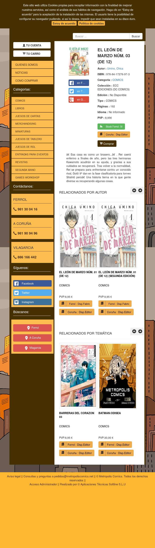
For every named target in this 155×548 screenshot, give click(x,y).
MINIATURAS (22, 131)
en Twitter (83, 91)
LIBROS (19, 108)
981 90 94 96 (27, 233)
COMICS (20, 100)
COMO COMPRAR (26, 80)
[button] (134, 190)
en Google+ (83, 99)
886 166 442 (26, 257)
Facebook (28, 283)
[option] (78, 260)
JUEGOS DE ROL (25, 147)
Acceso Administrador (43, 484)
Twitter (26, 293)
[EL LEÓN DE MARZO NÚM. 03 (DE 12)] (79, 61)
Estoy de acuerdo (64, 23)
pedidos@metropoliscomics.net (73, 476)
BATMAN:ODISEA (109, 413)
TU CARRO (33, 54)
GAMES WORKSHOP (27, 177)
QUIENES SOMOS (26, 64)
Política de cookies (91, 23)
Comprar (108, 143)
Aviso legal (13, 476)
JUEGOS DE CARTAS (27, 116)
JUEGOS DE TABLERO (28, 139)
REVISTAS (21, 162)
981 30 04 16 (27, 209)
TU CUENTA (33, 45)
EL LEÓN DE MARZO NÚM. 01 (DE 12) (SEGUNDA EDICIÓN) (117, 274)
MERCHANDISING (25, 123)
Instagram (28, 302)
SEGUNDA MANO (25, 170)
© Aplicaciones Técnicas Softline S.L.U (102, 484)
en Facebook (83, 83)
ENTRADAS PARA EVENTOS (31, 154)
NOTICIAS (21, 72)
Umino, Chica (115, 68)
